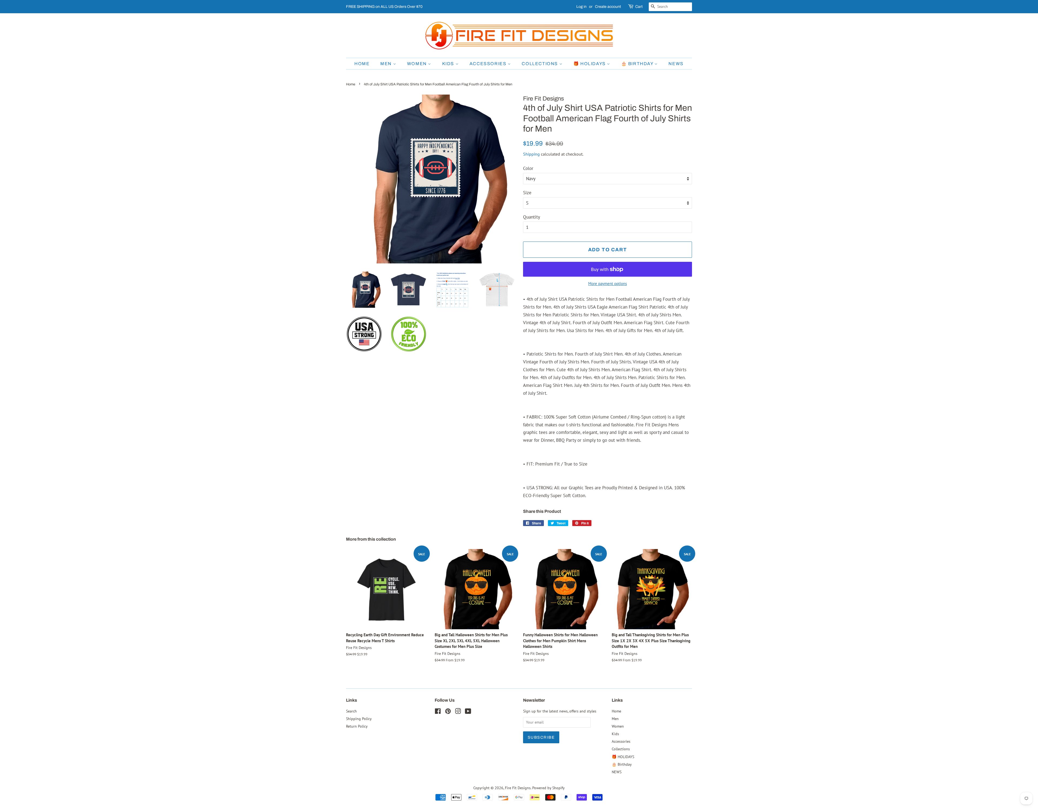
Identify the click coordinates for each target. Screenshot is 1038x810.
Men (386, 63)
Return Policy (357, 726)
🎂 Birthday (638, 63)
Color (528, 168)
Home (362, 63)
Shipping (531, 154)
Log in (581, 7)
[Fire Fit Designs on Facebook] (438, 712)
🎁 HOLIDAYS (590, 63)
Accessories (489, 63)
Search (351, 711)
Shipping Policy (359, 718)
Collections (540, 63)
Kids (448, 63)
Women (417, 63)
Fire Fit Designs (518, 787)
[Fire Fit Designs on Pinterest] (448, 712)
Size (527, 193)
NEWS (675, 63)
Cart (639, 7)
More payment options (607, 283)
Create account (608, 7)
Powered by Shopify (548, 787)
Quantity (531, 217)
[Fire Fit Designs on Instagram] (458, 712)
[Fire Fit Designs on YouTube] (468, 712)
